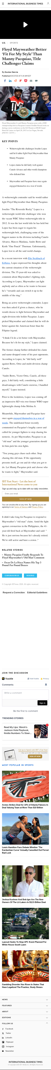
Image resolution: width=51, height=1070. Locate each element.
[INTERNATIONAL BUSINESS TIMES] (25, 4)
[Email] (31, 80)
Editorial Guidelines (37, 592)
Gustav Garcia (11, 72)
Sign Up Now (35, 756)
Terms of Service (21, 507)
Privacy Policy (37, 507)
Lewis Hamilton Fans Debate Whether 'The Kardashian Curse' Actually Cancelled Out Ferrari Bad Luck (25, 850)
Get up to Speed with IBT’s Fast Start (33, 750)
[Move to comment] (36, 80)
